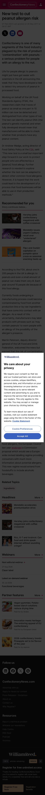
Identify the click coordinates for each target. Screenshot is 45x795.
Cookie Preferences (22, 429)
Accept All (22, 436)
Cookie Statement (21, 421)
